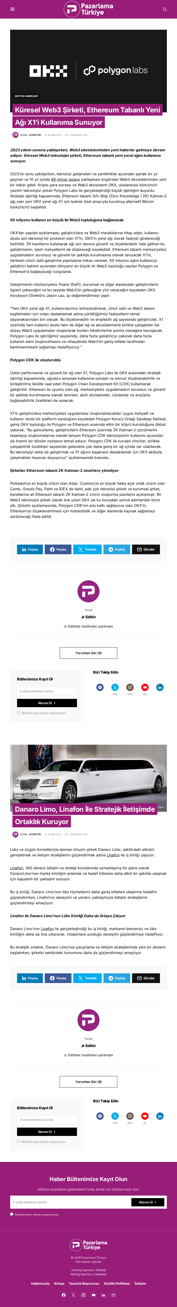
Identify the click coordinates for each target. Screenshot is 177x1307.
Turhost (101, 1270)
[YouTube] (93, 1295)
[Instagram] (83, 1295)
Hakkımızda (40, 1283)
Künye (59, 1283)
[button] (12, 9)
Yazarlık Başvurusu (84, 1283)
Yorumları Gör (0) (88, 653)
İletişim (140, 1283)
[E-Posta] (113, 1295)
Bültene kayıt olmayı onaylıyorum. (44, 713)
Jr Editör (88, 617)
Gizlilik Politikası (117, 1283)
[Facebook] (100, 689)
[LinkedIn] (159, 689)
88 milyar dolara (65, 179)
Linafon (113, 855)
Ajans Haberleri (25, 795)
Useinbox (100, 1274)
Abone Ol (45, 703)
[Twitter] (73, 1295)
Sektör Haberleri (26, 96)
